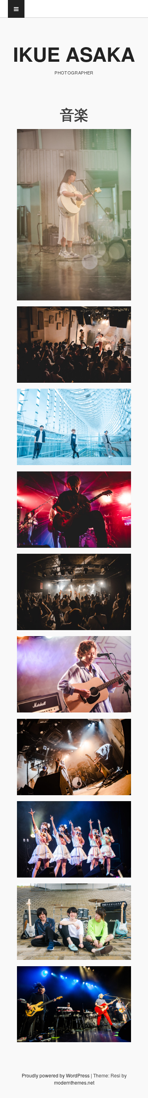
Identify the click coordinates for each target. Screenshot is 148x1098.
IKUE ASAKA (74, 54)
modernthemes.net (74, 1082)
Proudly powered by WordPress (56, 1075)
